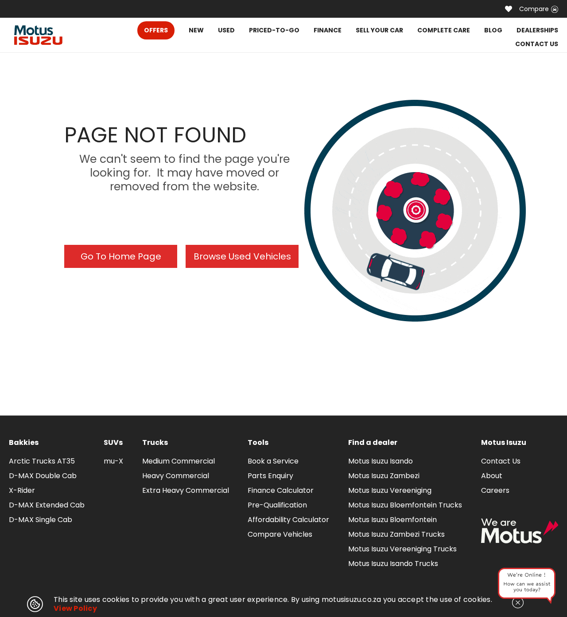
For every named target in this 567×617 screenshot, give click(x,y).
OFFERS (156, 30)
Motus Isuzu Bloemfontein (392, 520)
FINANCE (328, 30)
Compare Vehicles (280, 534)
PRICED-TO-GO (274, 30)
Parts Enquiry (270, 476)
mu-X (113, 461)
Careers (495, 490)
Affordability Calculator (288, 520)
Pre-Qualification (277, 505)
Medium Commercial (178, 461)
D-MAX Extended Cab (47, 505)
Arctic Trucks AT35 (42, 461)
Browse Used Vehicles (242, 256)
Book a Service (273, 461)
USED (226, 30)
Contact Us (500, 461)
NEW (196, 30)
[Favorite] (508, 9)
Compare (534, 8)
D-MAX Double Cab (43, 476)
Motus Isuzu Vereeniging (389, 490)
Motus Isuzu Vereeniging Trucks (402, 549)
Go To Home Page (121, 256)
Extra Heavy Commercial (185, 490)
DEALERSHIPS (537, 30)
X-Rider (22, 490)
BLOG (493, 30)
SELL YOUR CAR (379, 30)
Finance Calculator (281, 490)
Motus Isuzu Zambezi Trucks (396, 534)
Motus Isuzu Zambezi (383, 476)
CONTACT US (536, 43)
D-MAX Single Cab (40, 520)
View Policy (75, 608)
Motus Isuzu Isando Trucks (393, 563)
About (491, 476)
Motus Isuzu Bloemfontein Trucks (405, 505)
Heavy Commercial (175, 476)
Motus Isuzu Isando (380, 461)
